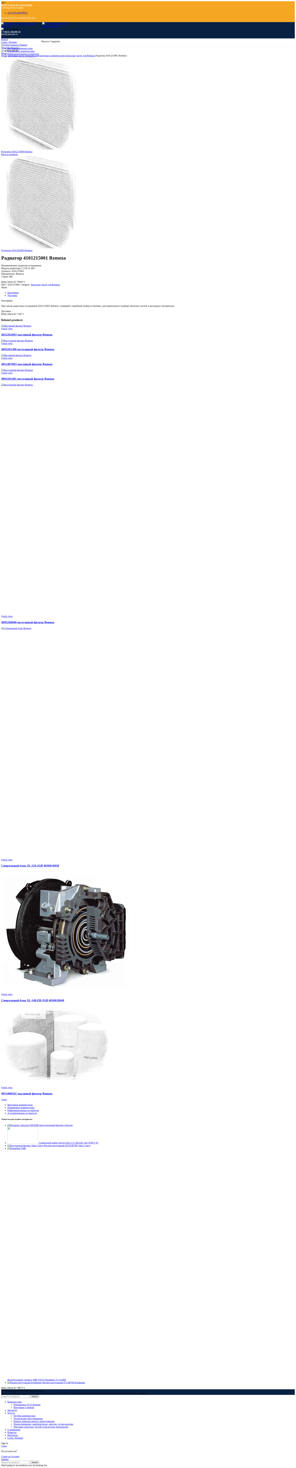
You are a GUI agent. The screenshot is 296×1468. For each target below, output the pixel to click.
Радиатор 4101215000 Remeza (16, 151)
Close (4, 1099)
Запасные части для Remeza (80, 55)
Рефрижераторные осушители (23, 1110)
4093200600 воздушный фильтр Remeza (27, 622)
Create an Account (10, 1456)
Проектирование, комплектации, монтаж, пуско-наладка (43, 1424)
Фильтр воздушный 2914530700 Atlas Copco (67, 1145)
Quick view (7, 328)
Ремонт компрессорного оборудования (34, 1421)
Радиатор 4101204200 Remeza (16, 250)
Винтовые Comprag (24, 1407)
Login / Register (15, 1438)
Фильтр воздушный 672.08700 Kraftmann (63, 1382)
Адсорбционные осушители (22, 1113)
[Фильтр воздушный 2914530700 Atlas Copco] (25, 1145)
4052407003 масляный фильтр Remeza (26, 364)
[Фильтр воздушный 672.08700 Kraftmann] (24, 1382)
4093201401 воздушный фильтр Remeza (27, 378)
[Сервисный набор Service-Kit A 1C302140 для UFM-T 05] (23, 1142)
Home (4, 55)
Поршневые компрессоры (21, 1107)
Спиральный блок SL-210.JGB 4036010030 (30, 865)
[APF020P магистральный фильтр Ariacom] (18, 1125)
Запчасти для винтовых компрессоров (45, 55)
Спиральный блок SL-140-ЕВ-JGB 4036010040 (32, 1000)
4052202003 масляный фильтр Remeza (26, 334)
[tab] (98, 292)
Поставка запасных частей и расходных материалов (41, 1427)
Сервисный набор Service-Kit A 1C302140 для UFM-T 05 (68, 1142)
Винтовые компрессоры (20, 1105)
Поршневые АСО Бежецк (27, 1404)
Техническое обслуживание (28, 1418)
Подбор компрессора (24, 1415)
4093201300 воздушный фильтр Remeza (27, 349)
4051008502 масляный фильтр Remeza (26, 1093)
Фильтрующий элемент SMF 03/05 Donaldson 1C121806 (36, 1379)
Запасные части (16, 55)
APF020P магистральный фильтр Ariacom (51, 1125)
